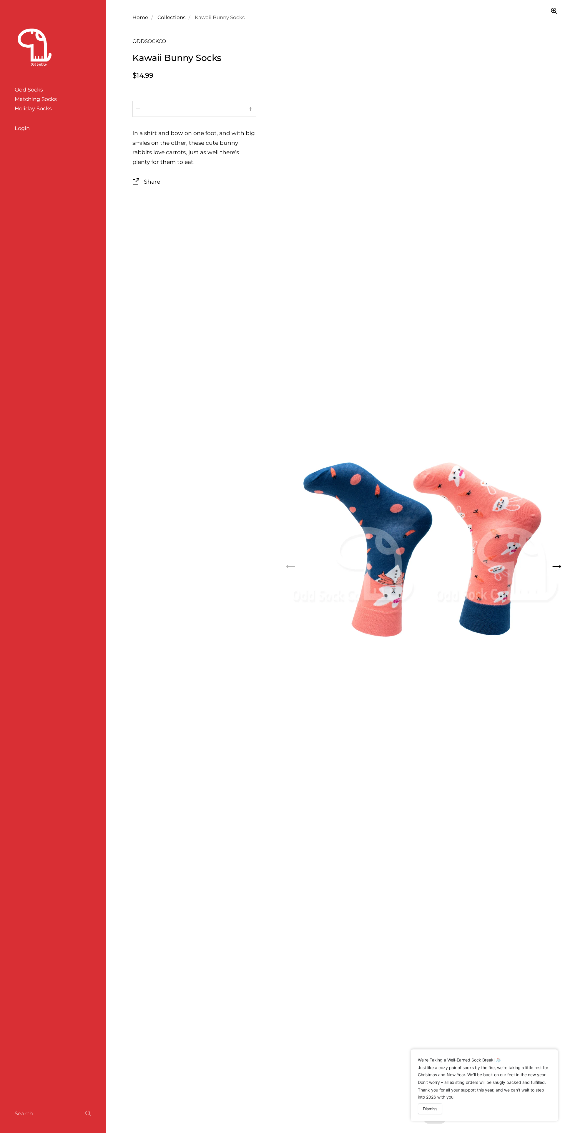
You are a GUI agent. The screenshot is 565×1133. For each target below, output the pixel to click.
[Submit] (88, 1113)
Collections (171, 17)
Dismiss (430, 1108)
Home (140, 17)
